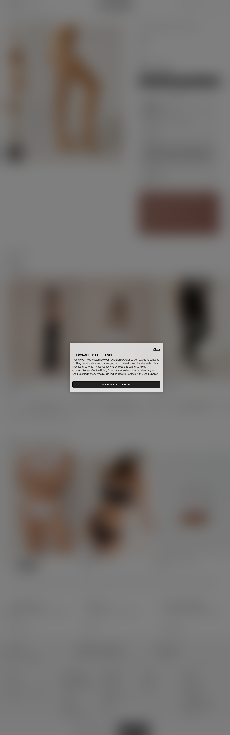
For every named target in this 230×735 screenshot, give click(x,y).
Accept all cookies (116, 384)
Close (156, 349)
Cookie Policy (99, 370)
